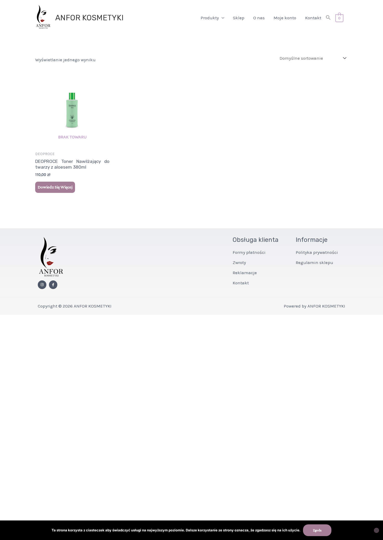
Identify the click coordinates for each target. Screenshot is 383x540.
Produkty (210, 17)
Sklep (238, 17)
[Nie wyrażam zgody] (376, 530)
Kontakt (313, 17)
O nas (259, 17)
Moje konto (285, 17)
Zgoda (317, 530)
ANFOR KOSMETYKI (89, 17)
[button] (328, 18)
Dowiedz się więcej (55, 187)
